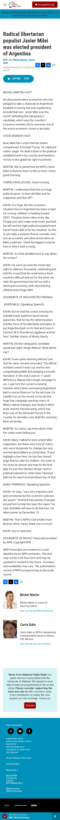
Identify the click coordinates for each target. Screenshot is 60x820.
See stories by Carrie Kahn (35, 643)
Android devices (14, 791)
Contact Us (11, 778)
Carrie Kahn (28, 625)
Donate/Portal (46, 4)
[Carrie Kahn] (10, 629)
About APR (11, 776)
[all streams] (56, 816)
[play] (5, 816)
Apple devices (13, 788)
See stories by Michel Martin (36, 610)
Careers (10, 780)
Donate (30, 705)
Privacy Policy (12, 764)
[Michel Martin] (10, 599)
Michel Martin (20, 59)
